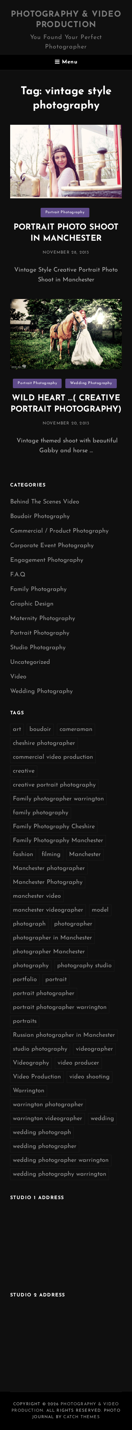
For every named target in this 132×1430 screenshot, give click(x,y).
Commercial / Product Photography (59, 531)
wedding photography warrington (59, 1174)
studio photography (40, 1049)
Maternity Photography (42, 619)
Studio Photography (38, 648)
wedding (102, 1119)
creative (24, 771)
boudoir (40, 730)
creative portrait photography (54, 785)
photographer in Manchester (52, 938)
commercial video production (53, 757)
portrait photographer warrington (60, 1008)
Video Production (37, 1077)
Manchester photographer (49, 869)
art (17, 730)
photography (31, 966)
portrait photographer (43, 994)
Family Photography (38, 590)
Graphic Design (31, 604)
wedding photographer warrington (61, 1160)
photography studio (84, 966)
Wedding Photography (91, 383)
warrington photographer (48, 1105)
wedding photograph (42, 1133)
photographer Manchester (49, 952)
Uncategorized (30, 662)
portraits (25, 1021)
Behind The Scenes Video (44, 502)
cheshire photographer (44, 743)
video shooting (89, 1077)
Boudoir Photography (40, 517)
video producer (78, 1063)
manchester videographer (48, 910)
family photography (40, 813)
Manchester (85, 855)
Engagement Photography (46, 560)
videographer (94, 1049)
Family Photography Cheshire (54, 827)
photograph (29, 924)
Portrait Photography (65, 212)
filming (51, 855)
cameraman (76, 730)
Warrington (28, 1091)
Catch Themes (81, 1417)
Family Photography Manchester (58, 841)
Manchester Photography (48, 882)
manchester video (37, 896)
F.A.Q (17, 575)
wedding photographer (44, 1147)
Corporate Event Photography (52, 546)
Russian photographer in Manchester (64, 1035)
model (100, 910)
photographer (73, 924)
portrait (56, 980)
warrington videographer (47, 1119)
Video (18, 677)
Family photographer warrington (58, 799)
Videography (31, 1063)
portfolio (25, 980)
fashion (23, 855)
